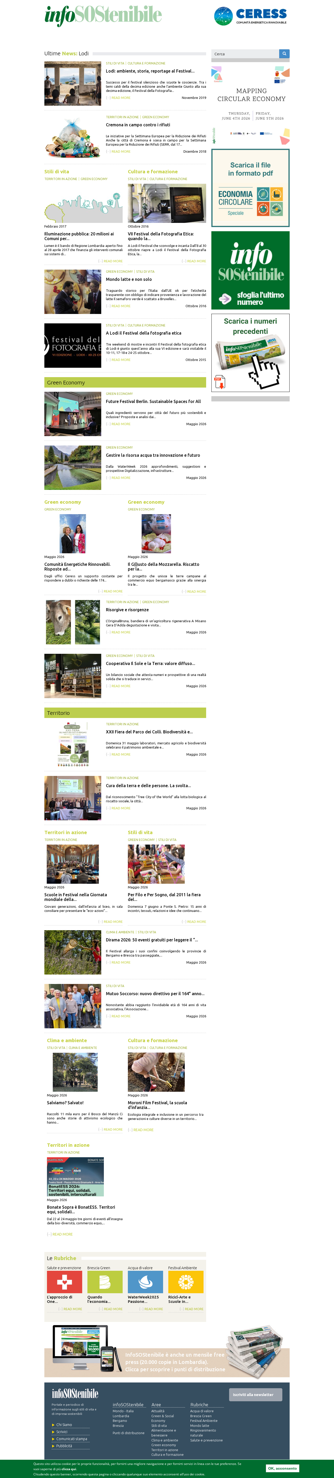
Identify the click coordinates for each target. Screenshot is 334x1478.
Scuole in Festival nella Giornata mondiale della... (75, 897)
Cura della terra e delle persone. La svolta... (148, 785)
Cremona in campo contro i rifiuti (138, 124)
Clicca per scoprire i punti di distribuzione (175, 1369)
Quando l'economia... (99, 1299)
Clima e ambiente (120, 932)
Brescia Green (98, 1268)
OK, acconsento (282, 1468)
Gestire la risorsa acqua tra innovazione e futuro (153, 455)
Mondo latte (199, 1425)
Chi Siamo (64, 1425)
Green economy (155, 117)
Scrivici (61, 1432)
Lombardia (121, 1416)
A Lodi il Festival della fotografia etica (143, 333)
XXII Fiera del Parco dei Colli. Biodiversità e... (149, 731)
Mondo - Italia (123, 1411)
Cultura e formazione (146, 63)
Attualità (157, 1411)
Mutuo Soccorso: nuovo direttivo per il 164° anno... (155, 993)
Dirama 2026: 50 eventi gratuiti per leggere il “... (152, 939)
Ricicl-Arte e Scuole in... (179, 1299)
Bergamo (120, 1420)
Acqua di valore (140, 1268)
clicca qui (69, 1469)
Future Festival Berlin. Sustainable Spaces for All (153, 401)
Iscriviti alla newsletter (253, 1395)
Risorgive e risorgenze (127, 609)
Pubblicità (64, 1446)
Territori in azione (122, 117)
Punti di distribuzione (129, 1433)
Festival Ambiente (182, 1268)
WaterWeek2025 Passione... (143, 1299)
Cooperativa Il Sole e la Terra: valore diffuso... (150, 663)
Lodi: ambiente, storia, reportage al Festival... (150, 71)
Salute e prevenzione (64, 1268)
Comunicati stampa (71, 1439)
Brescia (118, 1425)
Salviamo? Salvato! (65, 1102)
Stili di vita (115, 63)
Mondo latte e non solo (129, 279)
